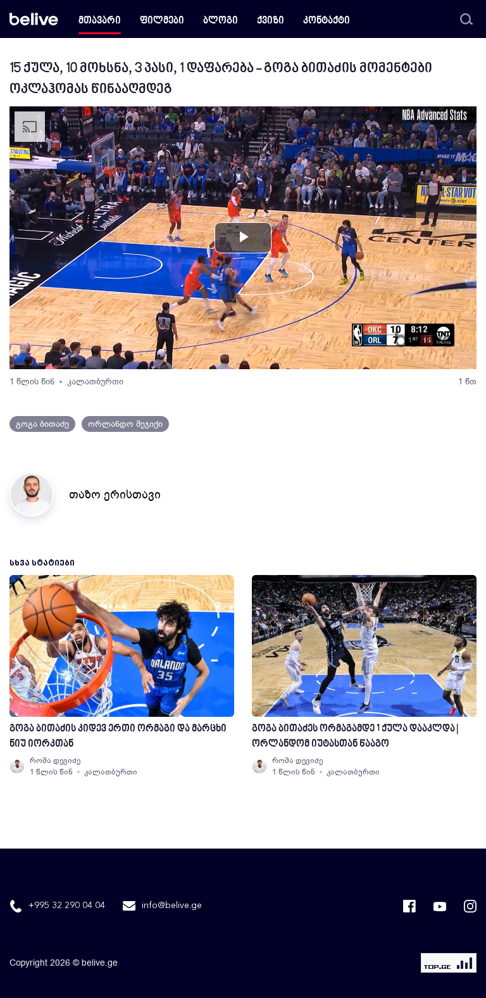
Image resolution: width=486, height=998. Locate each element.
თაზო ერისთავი (115, 494)
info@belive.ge (172, 905)
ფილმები (162, 21)
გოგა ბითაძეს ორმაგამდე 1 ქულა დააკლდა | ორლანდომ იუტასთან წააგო (355, 737)
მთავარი (99, 21)
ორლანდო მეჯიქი (125, 424)
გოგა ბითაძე (42, 424)
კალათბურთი (95, 381)
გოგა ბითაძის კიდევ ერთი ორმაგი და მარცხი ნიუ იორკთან (118, 737)
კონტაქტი (326, 21)
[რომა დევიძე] (17, 766)
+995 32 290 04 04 (66, 905)
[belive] (33, 19)
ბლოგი (220, 21)
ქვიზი (270, 21)
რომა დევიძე (55, 760)
